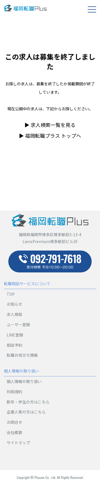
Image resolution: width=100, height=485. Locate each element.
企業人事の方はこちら (26, 412)
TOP (11, 294)
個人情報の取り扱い (24, 381)
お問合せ (14, 422)
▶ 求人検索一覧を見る (50, 124)
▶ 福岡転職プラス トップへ (50, 135)
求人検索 (14, 314)
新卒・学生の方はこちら (28, 402)
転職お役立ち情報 (22, 355)
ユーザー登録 (18, 324)
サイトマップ (18, 442)
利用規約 (14, 391)
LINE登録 (15, 335)
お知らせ (14, 304)
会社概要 (14, 432)
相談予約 (14, 345)
